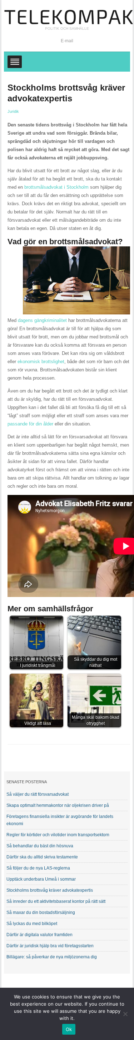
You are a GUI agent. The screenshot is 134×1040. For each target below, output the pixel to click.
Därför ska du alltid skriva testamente (42, 857)
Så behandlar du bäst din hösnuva (39, 845)
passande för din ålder (30, 424)
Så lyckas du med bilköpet (31, 923)
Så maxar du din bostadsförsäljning (40, 912)
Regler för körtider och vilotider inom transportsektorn (57, 834)
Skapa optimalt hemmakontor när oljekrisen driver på (57, 805)
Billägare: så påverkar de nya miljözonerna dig (51, 956)
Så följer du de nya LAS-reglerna (38, 868)
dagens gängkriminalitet (42, 320)
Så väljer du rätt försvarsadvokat (37, 794)
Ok (69, 1029)
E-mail (67, 40)
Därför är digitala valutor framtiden (39, 934)
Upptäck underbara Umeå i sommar (41, 879)
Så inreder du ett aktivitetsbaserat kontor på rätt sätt (55, 901)
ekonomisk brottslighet (41, 361)
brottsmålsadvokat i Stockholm (56, 187)
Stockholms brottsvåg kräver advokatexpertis (49, 890)
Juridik (13, 111)
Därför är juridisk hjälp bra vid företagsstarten (50, 945)
